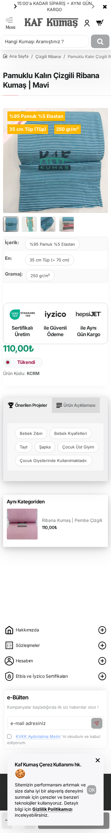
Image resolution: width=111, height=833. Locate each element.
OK (91, 790)
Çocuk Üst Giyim (78, 446)
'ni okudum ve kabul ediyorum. (53, 739)
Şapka (45, 446)
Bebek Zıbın (31, 433)
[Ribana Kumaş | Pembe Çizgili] (22, 524)
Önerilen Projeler (31, 405)
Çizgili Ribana (48, 56)
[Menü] (10, 23)
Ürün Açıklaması (79, 405)
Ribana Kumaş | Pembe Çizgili (72, 520)
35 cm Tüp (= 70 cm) (49, 259)
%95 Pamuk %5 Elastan (52, 244)
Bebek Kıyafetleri (70, 433)
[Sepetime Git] (100, 23)
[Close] (105, 6)
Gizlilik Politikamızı (52, 809)
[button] (15, 6)
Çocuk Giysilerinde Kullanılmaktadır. (54, 460)
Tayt (23, 446)
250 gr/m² (40, 275)
